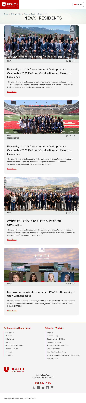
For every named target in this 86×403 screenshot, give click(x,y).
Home (6, 14)
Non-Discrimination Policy (56, 352)
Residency (9, 355)
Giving (7, 342)
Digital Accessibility (54, 342)
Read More (11, 91)
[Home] (9, 4)
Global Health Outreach (14, 345)
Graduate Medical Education (57, 345)
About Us (50, 332)
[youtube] (43, 387)
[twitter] (34, 387)
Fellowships (9, 339)
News (26, 14)
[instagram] (52, 387)
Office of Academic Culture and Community (63, 355)
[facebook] (38, 387)
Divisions (8, 336)
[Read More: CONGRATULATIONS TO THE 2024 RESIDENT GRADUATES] (37, 193)
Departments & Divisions (56, 339)
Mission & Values (11, 349)
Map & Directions (53, 349)
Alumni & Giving (52, 336)
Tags (33, 14)
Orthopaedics (16, 14)
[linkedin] (47, 387)
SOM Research (52, 358)
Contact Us (9, 332)
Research (9, 352)
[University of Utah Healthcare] (43, 369)
